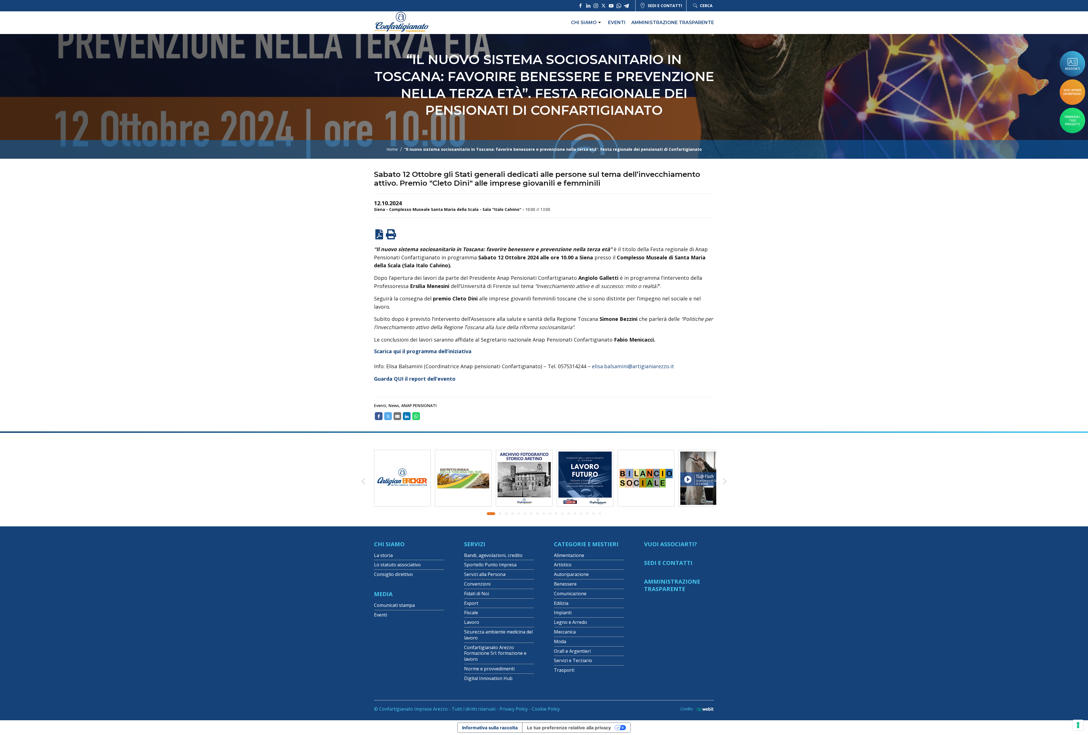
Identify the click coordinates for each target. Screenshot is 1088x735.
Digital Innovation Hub (488, 678)
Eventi (617, 22)
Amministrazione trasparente (672, 22)
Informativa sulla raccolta (490, 727)
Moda (560, 641)
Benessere (565, 584)
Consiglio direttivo (393, 574)
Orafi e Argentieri (572, 651)
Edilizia (561, 603)
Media (383, 594)
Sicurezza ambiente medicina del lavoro (498, 635)
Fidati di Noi (476, 593)
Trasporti (564, 670)
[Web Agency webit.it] (703, 709)
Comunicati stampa (394, 605)
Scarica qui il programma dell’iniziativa (422, 351)
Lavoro (471, 622)
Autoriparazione (571, 574)
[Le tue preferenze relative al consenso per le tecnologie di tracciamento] (1078, 725)
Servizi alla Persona (484, 574)
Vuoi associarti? (670, 544)
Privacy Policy (514, 709)
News (393, 405)
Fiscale (471, 612)
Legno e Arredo (570, 622)
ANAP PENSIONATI (419, 405)
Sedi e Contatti (668, 563)
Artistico (562, 565)
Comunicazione (570, 593)
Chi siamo (584, 22)
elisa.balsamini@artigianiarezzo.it (633, 366)
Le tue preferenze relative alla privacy (569, 727)
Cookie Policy (546, 709)
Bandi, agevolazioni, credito (493, 555)
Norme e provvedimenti (489, 669)
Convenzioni (477, 584)
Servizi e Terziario (573, 660)
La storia (383, 555)
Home (392, 149)
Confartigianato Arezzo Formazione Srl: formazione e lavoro (495, 653)
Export (471, 603)
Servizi (474, 544)
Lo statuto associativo (397, 565)
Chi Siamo (389, 544)
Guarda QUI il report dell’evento (415, 378)
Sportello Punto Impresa (490, 565)
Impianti (562, 612)
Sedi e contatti (665, 5)
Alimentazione (569, 555)
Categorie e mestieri (586, 544)
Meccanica (565, 632)
